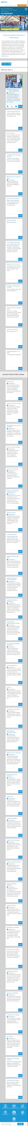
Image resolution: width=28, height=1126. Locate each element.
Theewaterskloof (8, 8)
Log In (15, 5)
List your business (22, 5)
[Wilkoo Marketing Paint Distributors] (14, 81)
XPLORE (20, 106)
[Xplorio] (5, 2)
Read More (4, 56)
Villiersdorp (3, 10)
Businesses (9, 10)
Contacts (6, 5)
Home (2, 8)
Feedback (10, 5)
